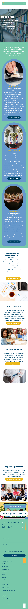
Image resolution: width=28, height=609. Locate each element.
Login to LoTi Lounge (7, 599)
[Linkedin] (22, 525)
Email (5, 544)
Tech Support (5, 602)
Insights (4, 577)
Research (4, 572)
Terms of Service (6, 605)
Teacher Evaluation (5, 566)
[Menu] (24, 3)
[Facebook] (22, 522)
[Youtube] (22, 527)
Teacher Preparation (5, 569)
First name (6, 532)
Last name (6, 538)
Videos (3, 574)
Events (3, 580)
